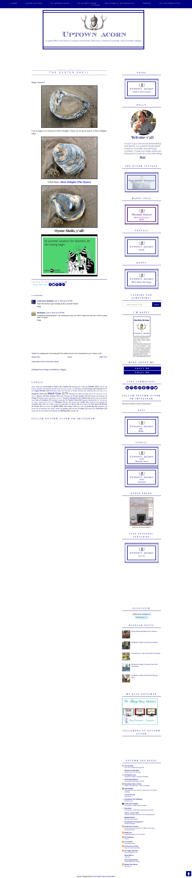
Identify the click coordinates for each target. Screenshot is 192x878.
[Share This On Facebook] (50, 286)
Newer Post (36, 357)
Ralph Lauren (44, 398)
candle (82, 402)
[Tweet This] (53, 286)
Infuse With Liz (129, 855)
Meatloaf (72, 394)
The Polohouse (129, 837)
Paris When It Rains (129, 843)
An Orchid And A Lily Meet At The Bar (134, 781)
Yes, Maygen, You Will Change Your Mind (135, 805)
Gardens (69, 389)
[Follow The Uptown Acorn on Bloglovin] (141, 615)
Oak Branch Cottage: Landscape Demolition (144, 642)
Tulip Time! (127, 857)
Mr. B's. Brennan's (97, 394)
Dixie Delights (128, 788)
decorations (84, 404)
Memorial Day (83, 394)
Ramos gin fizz (56, 398)
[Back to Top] (188, 874)
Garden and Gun (58, 389)
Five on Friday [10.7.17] (130, 852)
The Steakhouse (102, 400)
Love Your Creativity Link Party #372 (134, 767)
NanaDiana (41, 313)
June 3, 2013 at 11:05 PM (55, 313)
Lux (104, 391)
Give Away (88, 389)
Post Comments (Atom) (50, 362)
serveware (44, 411)
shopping (54, 411)
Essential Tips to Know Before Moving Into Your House (139, 810)
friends (36, 406)
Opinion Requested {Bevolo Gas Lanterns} (144, 631)
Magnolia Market (129, 817)
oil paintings (43, 408)
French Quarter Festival (40, 389)
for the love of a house (131, 826)
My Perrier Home (60, 3)
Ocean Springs (78, 396)
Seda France (95, 398)
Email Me (142, 372)
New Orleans (51, 396)
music (34, 408)
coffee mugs (53, 404)
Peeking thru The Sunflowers (133, 799)
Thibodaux (58, 402)
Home (14, 3)
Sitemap (96, 5)
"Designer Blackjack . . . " (131, 823)
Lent (97, 391)
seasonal (35, 411)
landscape (90, 406)
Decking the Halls (78, 387)
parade (74, 408)
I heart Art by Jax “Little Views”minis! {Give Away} (145, 653)
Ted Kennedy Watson (131, 779)
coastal (101, 402)
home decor (68, 406)
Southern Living (56, 400)
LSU (65, 391)
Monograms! (127, 866)
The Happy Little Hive (131, 851)
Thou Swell (127, 808)
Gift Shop (78, 389)
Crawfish (65, 387)
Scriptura (83, 398)
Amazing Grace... (129, 801)
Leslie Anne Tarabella (45, 301)
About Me (142, 368)
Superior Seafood (88, 400)
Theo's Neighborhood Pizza (42, 402)
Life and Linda (128, 766)
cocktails (35, 404)
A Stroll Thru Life (129, 795)
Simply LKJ (128, 832)
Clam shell (35, 387)
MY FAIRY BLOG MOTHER (104, 876)
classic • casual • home (131, 813)
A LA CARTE (128, 842)
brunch (74, 402)
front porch (46, 406)
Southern (45, 400)
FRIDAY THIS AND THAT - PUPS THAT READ (137, 785)
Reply (39, 306)
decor (74, 404)
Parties (147, 3)
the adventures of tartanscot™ (134, 822)
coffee (44, 404)
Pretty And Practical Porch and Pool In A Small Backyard (139, 814)
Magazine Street (38, 394)
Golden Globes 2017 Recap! (132, 861)
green (56, 406)
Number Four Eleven (130, 864)
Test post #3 (127, 796)
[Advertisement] (96, 58)
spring (63, 411)
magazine (101, 406)
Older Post (103, 357)
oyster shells (55, 408)
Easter (91, 386)
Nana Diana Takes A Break (132, 784)
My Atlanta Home (87, 3)
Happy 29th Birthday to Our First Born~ (135, 834)
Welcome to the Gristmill (130, 819)
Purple (34, 398)
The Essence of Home (131, 846)
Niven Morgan (65, 396)
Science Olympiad (70, 398)
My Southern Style (170, 3)
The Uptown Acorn (130, 775)
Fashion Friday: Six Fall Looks (132, 772)
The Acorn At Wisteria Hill (120, 3)
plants (82, 408)
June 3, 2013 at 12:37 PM (63, 301)
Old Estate (91, 396)
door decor (95, 404)
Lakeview (90, 391)
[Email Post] (65, 282)
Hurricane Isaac (55, 391)
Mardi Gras (54, 393)
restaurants (99, 408)
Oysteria (102, 396)
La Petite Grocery (77, 391)
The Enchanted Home (131, 860)
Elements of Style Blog (131, 770)
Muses (39, 396)
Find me (126, 839)
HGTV (105, 389)
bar (67, 402)
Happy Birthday (40, 391)
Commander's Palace (51, 387)
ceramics (92, 402)
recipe (90, 408)
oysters (65, 408)
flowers (104, 404)
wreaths (73, 411)
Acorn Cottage (34, 3)
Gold (98, 389)
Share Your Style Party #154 (132, 848)
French (101, 387)
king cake (80, 406)
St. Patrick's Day (71, 400)
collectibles (65, 404)
